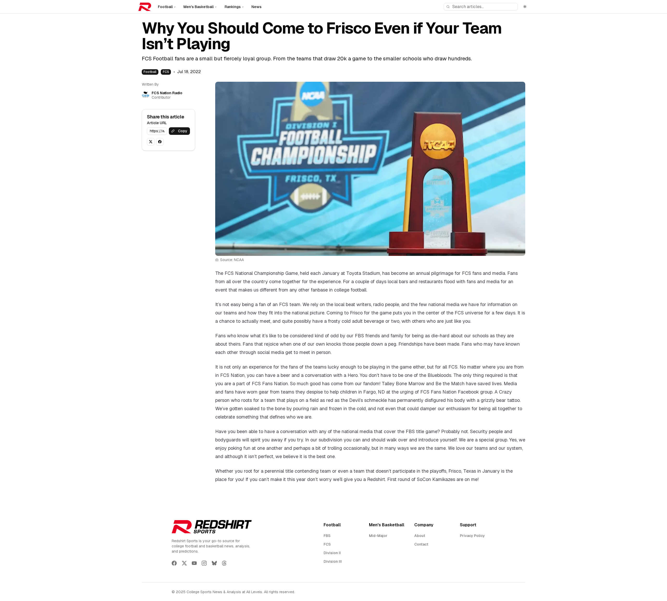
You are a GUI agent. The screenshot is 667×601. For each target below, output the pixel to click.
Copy (182, 131)
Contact (421, 544)
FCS (166, 72)
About (419, 535)
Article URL (157, 123)
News (256, 6)
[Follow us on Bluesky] (214, 563)
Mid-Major (378, 535)
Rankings (233, 6)
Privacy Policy (472, 535)
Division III (333, 561)
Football (165, 6)
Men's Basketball (198, 6)
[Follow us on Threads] (224, 563)
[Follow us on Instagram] (204, 563)
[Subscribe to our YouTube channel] (194, 563)
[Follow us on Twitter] (184, 563)
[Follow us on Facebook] (174, 563)
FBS (327, 535)
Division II (332, 553)
